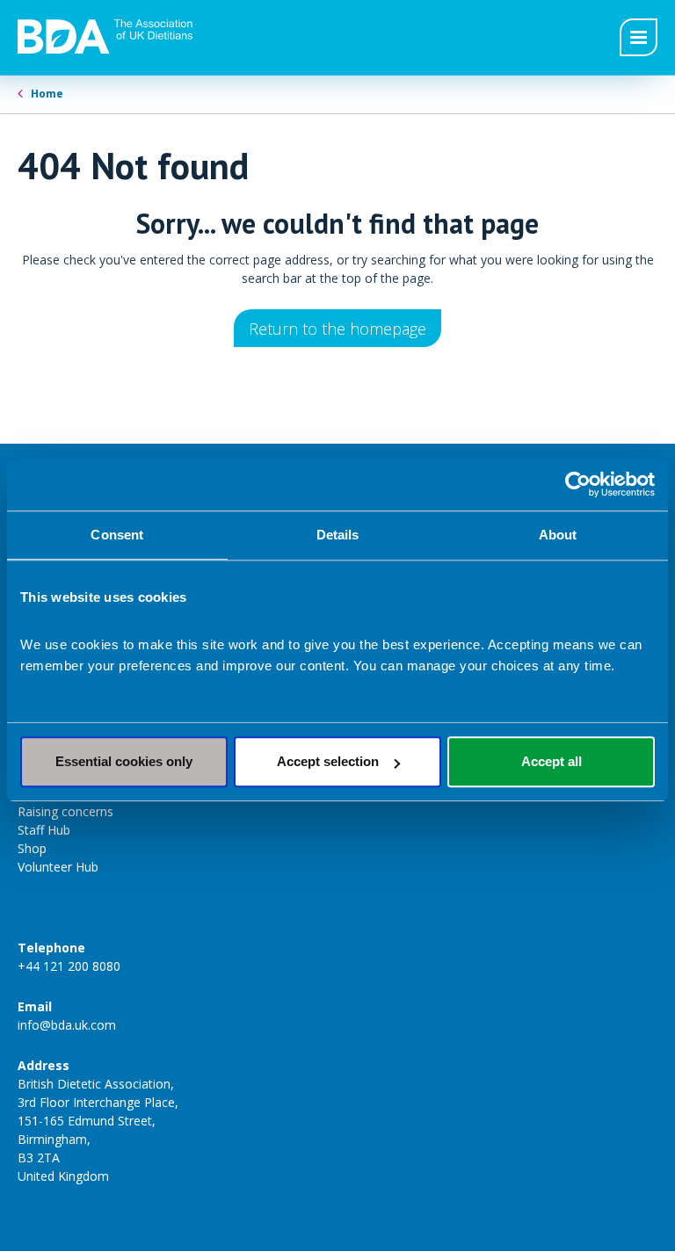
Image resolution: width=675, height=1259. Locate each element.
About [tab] (558, 534)
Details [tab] (337, 534)
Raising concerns (65, 811)
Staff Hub (44, 829)
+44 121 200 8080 (69, 966)
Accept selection (328, 761)
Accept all (551, 761)
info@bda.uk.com (67, 1025)
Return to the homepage (337, 328)
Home (47, 93)
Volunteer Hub (58, 866)
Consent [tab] (117, 534)
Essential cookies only (123, 761)
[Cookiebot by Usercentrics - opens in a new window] (578, 484)
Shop (32, 848)
